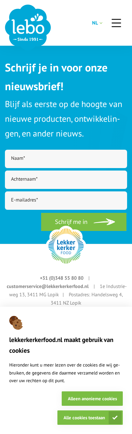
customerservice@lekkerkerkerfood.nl (48, 286)
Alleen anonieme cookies (92, 398)
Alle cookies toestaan (84, 418)
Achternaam (24, 179)
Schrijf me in (71, 222)
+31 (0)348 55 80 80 (62, 278)
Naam (18, 158)
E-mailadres (24, 200)
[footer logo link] (66, 246)
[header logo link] (28, 27)
